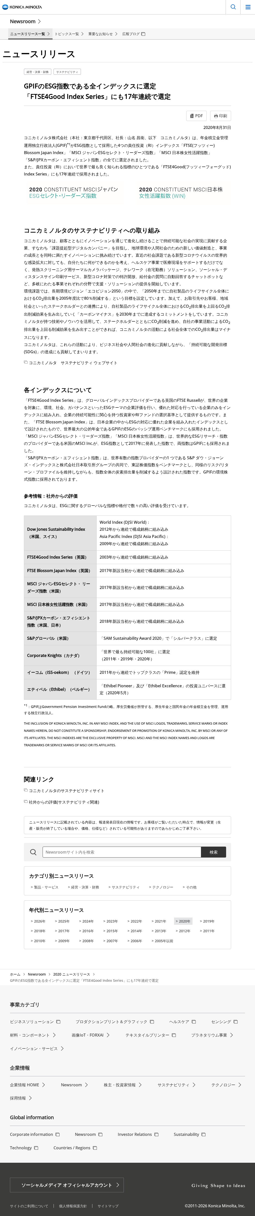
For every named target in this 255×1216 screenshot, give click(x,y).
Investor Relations (135, 1134)
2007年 (112, 940)
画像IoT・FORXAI (88, 1035)
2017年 (64, 930)
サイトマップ (108, 1206)
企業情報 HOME (24, 1085)
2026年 (40, 921)
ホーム (15, 974)
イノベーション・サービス (34, 1048)
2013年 (160, 930)
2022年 (136, 921)
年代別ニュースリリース (56, 910)
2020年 (185, 921)
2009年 (64, 940)
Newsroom (23, 21)
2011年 (209, 930)
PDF (199, 115)
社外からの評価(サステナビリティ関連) (64, 802)
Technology (21, 1148)
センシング (221, 1021)
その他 (191, 887)
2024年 (88, 921)
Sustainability (186, 1134)
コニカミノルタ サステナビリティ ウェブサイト (73, 362)
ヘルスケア (179, 1021)
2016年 (88, 930)
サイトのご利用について (29, 1206)
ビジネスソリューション (32, 1021)
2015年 (112, 930)
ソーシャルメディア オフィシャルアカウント (66, 1185)
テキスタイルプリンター (147, 1035)
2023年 (112, 921)
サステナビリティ (67, 72)
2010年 (40, 940)
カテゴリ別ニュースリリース (61, 875)
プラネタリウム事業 (209, 1035)
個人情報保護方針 (73, 1206)
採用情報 (18, 1098)
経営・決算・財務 (38, 72)
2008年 (88, 940)
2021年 (160, 921)
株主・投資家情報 (120, 1085)
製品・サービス (46, 887)
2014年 (136, 930)
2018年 (40, 930)
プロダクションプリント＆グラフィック (111, 1021)
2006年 (136, 940)
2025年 (64, 921)
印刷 (223, 115)
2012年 (185, 930)
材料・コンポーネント (30, 1035)
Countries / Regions (72, 1148)
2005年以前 (164, 940)
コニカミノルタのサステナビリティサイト (67, 790)
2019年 (209, 921)
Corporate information (31, 1134)
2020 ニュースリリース (71, 974)
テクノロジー (162, 887)
